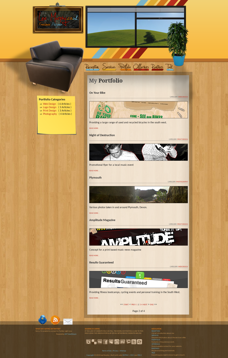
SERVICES (155, 335)
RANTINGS (155, 348)
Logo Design (49, 107)
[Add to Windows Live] (139, 341)
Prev (133, 305)
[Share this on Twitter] (134, 341)
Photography (50, 114)
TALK (153, 353)
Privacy (115, 351)
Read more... (94, 128)
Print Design (49, 110)
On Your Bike (97, 93)
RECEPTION (156, 331)
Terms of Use (106, 351)
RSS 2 (140, 355)
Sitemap (123, 351)
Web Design (49, 104)
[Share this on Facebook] (105, 341)
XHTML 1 (126, 355)
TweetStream (71, 334)
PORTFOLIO (156, 340)
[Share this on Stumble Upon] (122, 341)
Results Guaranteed (101, 262)
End (152, 305)
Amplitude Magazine (102, 220)
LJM (65, 334)
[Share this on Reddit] (117, 341)
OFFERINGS (156, 344)
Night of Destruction (102, 135)
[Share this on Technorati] (128, 341)
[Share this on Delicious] (94, 341)
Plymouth (95, 177)
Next (145, 305)
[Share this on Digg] (99, 341)
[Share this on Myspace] (111, 341)
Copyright (90, 355)
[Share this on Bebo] (88, 341)
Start (126, 305)
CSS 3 (132, 355)
